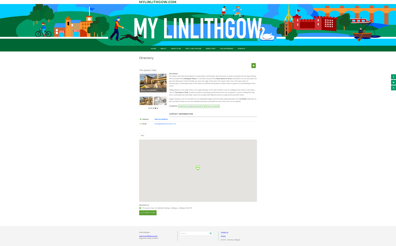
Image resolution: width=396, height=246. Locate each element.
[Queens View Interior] (160, 101)
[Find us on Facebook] (393, 76)
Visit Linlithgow (193, 49)
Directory (211, 49)
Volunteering (226, 49)
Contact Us (224, 232)
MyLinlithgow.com (157, 2)
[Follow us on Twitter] (393, 82)
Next (164, 101)
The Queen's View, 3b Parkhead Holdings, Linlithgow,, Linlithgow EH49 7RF (167, 208)
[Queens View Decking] (146, 101)
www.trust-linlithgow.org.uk (148, 236)
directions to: (144, 205)
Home (153, 49)
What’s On (176, 49)
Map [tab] (142, 135)
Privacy (223, 236)
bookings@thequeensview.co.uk (165, 124)
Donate (241, 49)
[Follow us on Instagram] (393, 87)
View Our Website (161, 119)
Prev (142, 101)
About (164, 49)
